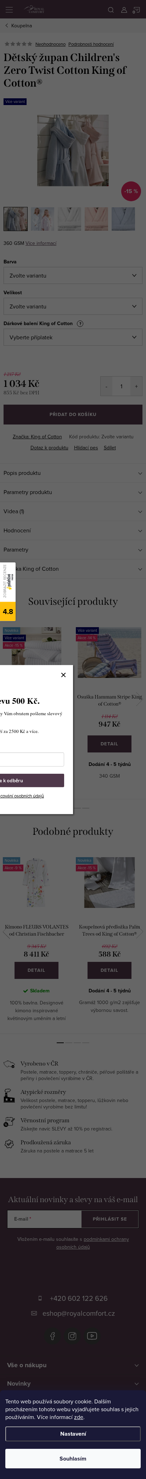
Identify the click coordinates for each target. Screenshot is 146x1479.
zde (78, 1417)
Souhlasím (73, 1459)
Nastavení (73, 1434)
